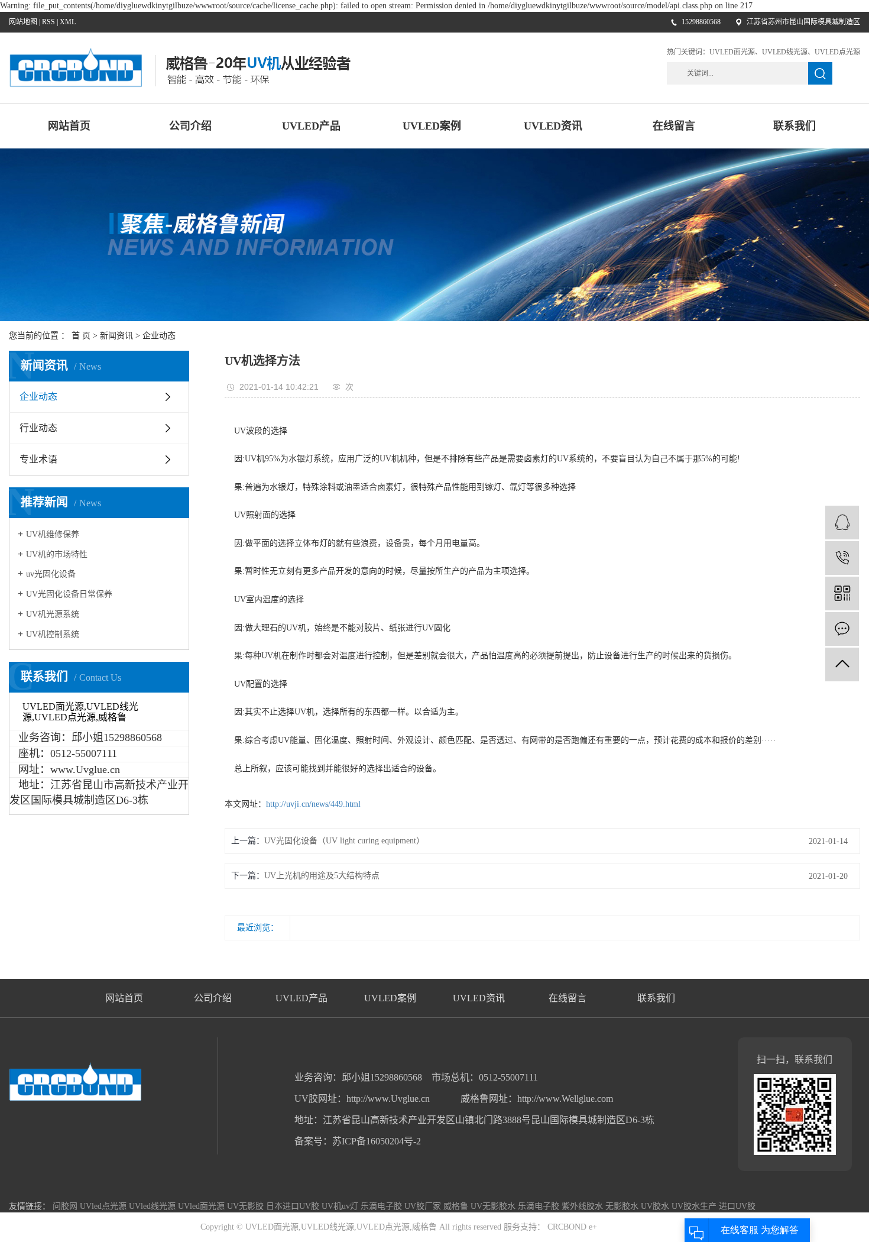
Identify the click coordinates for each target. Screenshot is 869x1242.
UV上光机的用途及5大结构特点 (322, 875)
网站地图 (23, 22)
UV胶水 (656, 1206)
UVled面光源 (202, 1206)
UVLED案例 (432, 126)
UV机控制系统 (52, 634)
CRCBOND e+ (571, 1226)
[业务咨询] (842, 522)
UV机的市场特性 (56, 554)
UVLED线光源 (785, 52)
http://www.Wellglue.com (565, 1099)
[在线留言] (842, 629)
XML (68, 22)
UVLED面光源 (732, 52)
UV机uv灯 (341, 1206)
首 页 (81, 335)
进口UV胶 (737, 1206)
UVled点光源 (104, 1206)
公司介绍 (190, 126)
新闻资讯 (116, 335)
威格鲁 (457, 1206)
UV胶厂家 (423, 1206)
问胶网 (66, 1206)
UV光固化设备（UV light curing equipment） (344, 840)
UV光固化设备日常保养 (69, 594)
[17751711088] (842, 558)
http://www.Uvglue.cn (389, 1099)
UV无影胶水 (494, 1206)
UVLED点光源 (837, 52)
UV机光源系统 (52, 614)
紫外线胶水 (583, 1206)
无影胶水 (623, 1206)
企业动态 (159, 335)
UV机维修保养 (52, 534)
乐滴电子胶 (382, 1206)
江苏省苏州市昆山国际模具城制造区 (803, 22)
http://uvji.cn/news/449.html (313, 804)
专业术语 (38, 459)
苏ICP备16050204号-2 (376, 1141)
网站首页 (69, 126)
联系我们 (794, 126)
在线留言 (674, 126)
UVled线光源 (153, 1206)
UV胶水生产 (695, 1206)
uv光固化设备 (51, 574)
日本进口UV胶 (294, 1206)
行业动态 (38, 428)
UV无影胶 (246, 1206)
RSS (48, 22)
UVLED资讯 (553, 126)
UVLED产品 (311, 126)
